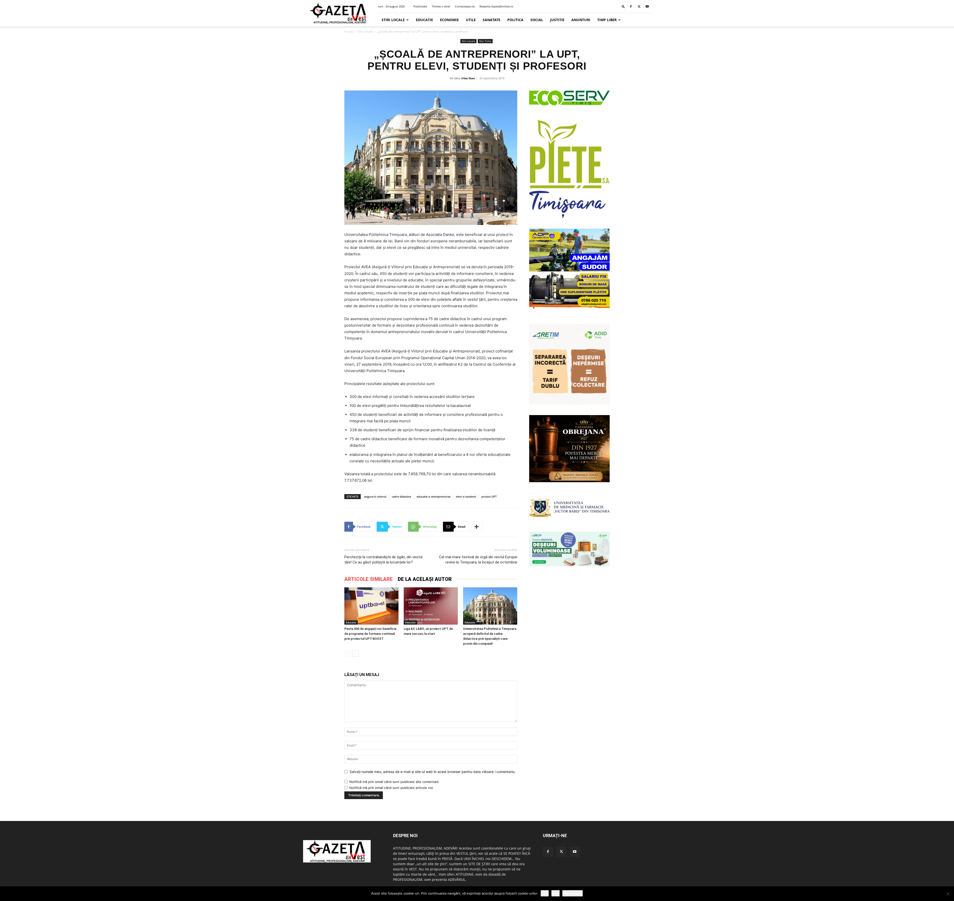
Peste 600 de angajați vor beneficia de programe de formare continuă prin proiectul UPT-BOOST (370, 634)
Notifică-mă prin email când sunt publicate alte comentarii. (394, 782)
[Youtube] (647, 6)
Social (536, 19)
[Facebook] (631, 6)
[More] (476, 527)
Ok (545, 893)
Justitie (557, 19)
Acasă (348, 31)
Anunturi (580, 19)
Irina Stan (468, 78)
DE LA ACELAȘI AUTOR (425, 579)
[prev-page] (347, 653)
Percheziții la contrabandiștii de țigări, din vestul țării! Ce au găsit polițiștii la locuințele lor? (383, 559)
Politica (515, 19)
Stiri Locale (393, 19)
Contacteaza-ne (465, 6)
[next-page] (355, 653)
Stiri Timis (485, 41)
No (555, 893)
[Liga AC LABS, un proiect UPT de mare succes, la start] (431, 606)
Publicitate (420, 6)
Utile (471, 19)
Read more (572, 893)
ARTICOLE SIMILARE (368, 579)
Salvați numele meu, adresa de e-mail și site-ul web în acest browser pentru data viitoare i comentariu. (433, 772)
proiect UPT (489, 496)
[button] (623, 6)
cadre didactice (401, 496)
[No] (947, 893)
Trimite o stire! (441, 6)
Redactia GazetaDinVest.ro (496, 6)
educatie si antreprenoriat (433, 496)
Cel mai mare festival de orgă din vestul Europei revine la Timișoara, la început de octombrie (478, 559)
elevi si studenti (466, 496)
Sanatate (491, 19)
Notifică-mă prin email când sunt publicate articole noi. (391, 788)
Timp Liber (607, 19)
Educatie (424, 19)
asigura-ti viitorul (375, 496)
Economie (449, 19)
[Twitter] (639, 6)
